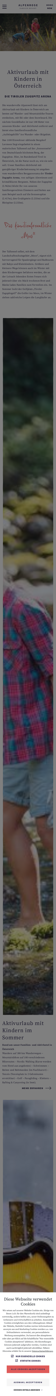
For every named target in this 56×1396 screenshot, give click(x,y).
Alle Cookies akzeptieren (28, 1369)
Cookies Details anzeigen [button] (27, 1390)
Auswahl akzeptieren (28, 1382)
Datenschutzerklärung (42, 1351)
